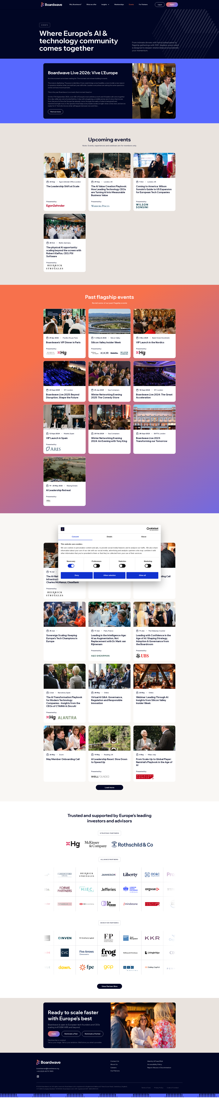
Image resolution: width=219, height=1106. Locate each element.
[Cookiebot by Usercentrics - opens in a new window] (148, 529)
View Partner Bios (109, 986)
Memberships (119, 4)
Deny (77, 575)
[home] (51, 4)
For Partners (143, 4)
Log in (160, 4)
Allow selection (109, 575)
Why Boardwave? (75, 4)
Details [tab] (109, 537)
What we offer (91, 4)
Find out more (55, 112)
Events (131, 4)
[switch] (96, 566)
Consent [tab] (75, 537)
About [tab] (143, 537)
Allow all (142, 575)
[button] (105, 4)
